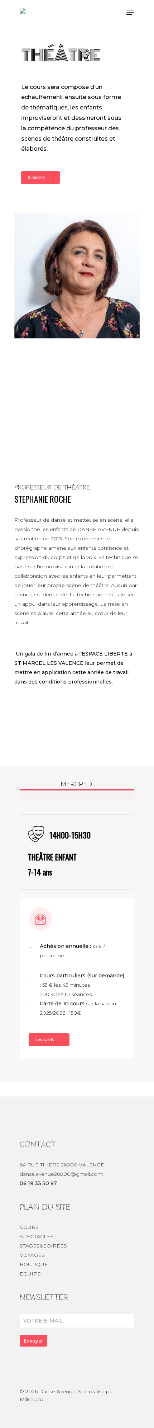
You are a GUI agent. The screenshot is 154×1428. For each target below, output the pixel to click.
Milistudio (31, 1399)
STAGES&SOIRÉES (43, 1246)
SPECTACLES (37, 1236)
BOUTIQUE (34, 1264)
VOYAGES (32, 1255)
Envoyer (33, 1340)
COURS (29, 1227)
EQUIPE (30, 1273)
